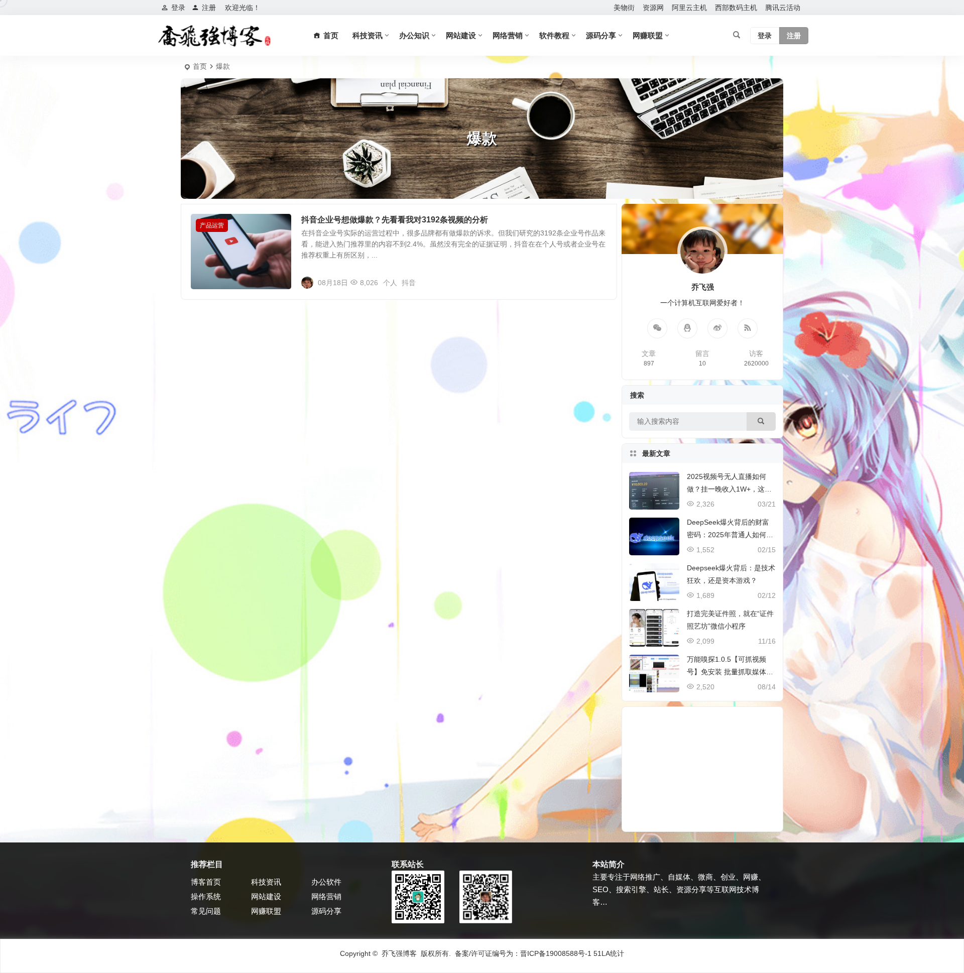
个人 (390, 283)
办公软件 (326, 882)
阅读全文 (597, 282)
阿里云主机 (689, 8)
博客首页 (206, 882)
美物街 (624, 8)
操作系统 (206, 896)
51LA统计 (608, 953)
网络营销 (508, 35)
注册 (209, 8)
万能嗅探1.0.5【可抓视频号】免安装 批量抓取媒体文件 (730, 671)
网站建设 (461, 35)
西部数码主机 (736, 8)
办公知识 (414, 35)
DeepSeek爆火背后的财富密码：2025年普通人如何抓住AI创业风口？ (730, 534)
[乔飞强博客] (214, 35)
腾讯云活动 (782, 8)
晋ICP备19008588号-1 (555, 953)
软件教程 (554, 35)
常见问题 (206, 911)
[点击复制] (687, 328)
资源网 (653, 8)
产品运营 (212, 225)
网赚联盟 (648, 35)
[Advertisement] (702, 769)
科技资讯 (367, 35)
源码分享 (601, 35)
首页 (200, 66)
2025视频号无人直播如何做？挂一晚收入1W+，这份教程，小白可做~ (729, 489)
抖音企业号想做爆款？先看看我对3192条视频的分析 (394, 219)
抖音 (409, 283)
